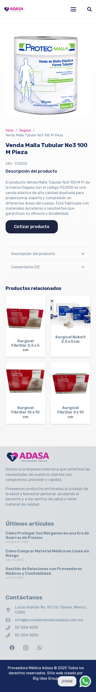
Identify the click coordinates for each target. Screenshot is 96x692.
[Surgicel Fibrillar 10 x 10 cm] (25, 382)
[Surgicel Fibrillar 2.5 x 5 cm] (25, 315)
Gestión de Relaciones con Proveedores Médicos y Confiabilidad (44, 571)
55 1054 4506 (26, 635)
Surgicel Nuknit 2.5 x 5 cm (70, 339)
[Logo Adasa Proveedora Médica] (14, 9)
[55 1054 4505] (10, 627)
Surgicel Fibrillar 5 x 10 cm (70, 412)
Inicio (10, 130)
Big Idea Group (45, 678)
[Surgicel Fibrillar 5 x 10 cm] (70, 382)
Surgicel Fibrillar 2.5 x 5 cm (25, 345)
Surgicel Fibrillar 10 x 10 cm (25, 412)
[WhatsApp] (39, 648)
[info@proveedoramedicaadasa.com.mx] (10, 620)
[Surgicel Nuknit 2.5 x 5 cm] (70, 313)
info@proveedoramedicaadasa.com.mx (49, 620)
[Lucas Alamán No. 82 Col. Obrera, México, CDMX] (10, 610)
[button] (73, 9)
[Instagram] (25, 648)
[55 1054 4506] (10, 635)
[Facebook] (12, 648)
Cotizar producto (31, 226)
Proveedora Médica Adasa (30, 668)
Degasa (25, 130)
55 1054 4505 (26, 627)
